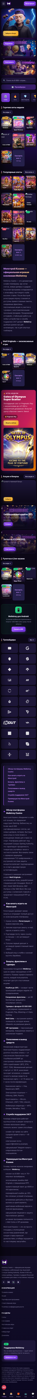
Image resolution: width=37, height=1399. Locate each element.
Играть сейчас (11, 423)
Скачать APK (18, 629)
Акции (4, 1296)
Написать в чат (10, 1357)
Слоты (4, 1317)
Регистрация (29, 3)
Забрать (8, 499)
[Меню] (3, 3)
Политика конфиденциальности (13, 1307)
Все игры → (7, 112)
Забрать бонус (10, 33)
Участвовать (9, 62)
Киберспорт (6, 1332)
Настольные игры (8, 1324)
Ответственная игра (9, 1303)
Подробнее (9, 43)
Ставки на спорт (7, 1328)
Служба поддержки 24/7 (18, 795)
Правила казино (7, 1292)
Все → (32, 640)
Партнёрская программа (10, 1299)
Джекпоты (5, 1335)
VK (8, 1282)
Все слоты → (29, 172)
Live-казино (6, 1321)
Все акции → (29, 476)
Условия (8, 524)
